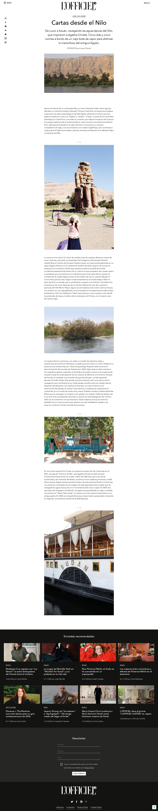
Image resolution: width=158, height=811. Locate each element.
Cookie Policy (96, 807)
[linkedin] (5, 31)
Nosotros (60, 807)
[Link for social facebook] (77, 802)
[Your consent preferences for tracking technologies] (154, 807)
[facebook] (5, 23)
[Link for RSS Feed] (86, 802)
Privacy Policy (89, 768)
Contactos (70, 807)
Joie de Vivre (79, 16)
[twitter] (5, 35)
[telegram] (5, 43)
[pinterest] (5, 27)
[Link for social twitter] (72, 802)
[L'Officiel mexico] (79, 6)
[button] (111, 197)
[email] (5, 19)
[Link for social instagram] (81, 802)
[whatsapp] (5, 39)
